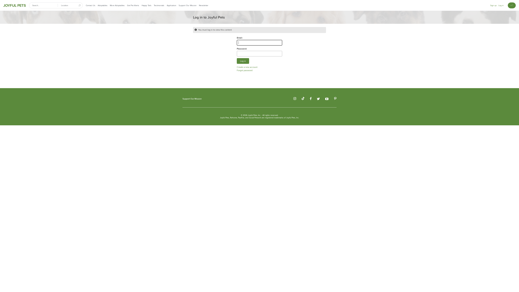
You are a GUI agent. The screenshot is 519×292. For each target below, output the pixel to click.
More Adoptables (117, 5)
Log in (501, 5)
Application (171, 5)
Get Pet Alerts (133, 5)
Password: (242, 48)
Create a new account (247, 67)
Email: (240, 37)
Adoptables (102, 5)
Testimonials (159, 5)
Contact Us (90, 5)
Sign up (493, 5)
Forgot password (244, 70)
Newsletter (203, 5)
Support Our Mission (188, 5)
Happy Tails (146, 5)
